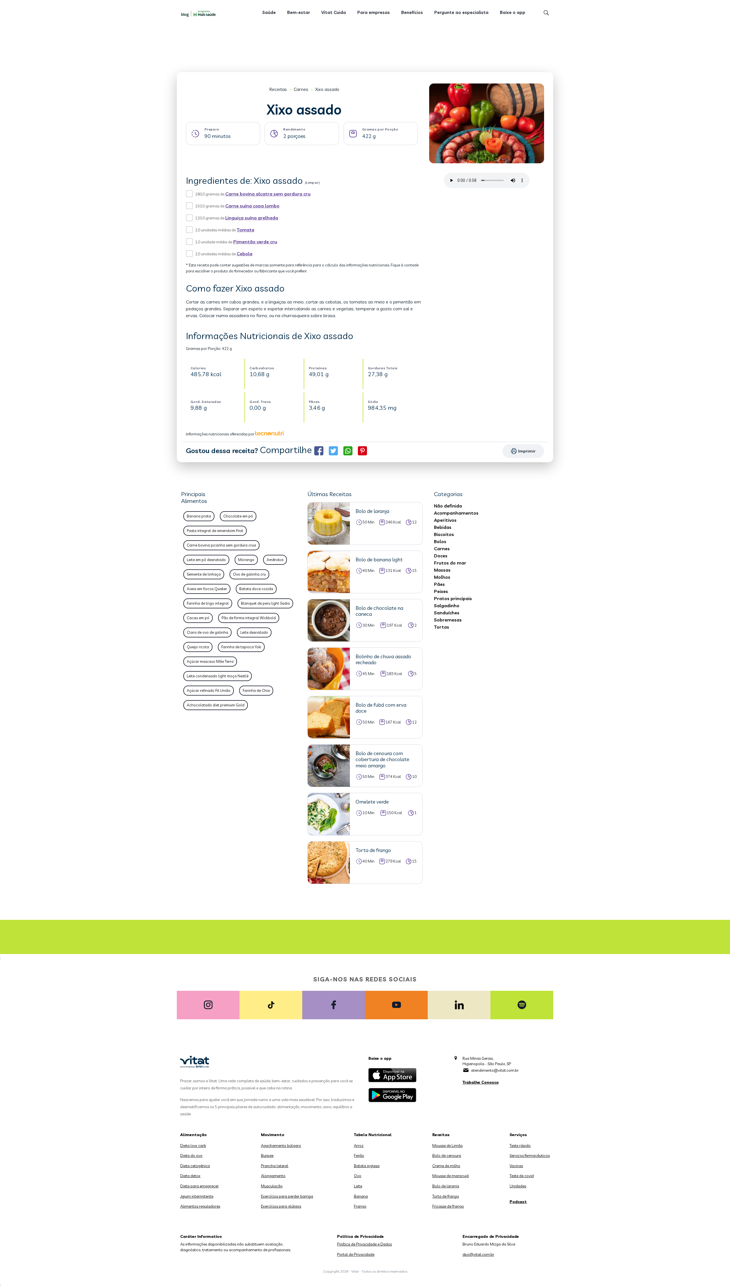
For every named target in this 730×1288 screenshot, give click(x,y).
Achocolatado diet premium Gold (215, 705)
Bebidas (442, 527)
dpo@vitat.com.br (478, 1254)
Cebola (244, 253)
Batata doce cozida (256, 588)
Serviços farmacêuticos (530, 1155)
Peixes (441, 591)
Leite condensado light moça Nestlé (217, 676)
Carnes (301, 89)
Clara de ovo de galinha (207, 632)
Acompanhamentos (456, 513)
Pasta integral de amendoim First (215, 530)
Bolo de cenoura (446, 1155)
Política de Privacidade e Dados (364, 1244)
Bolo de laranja (445, 1186)
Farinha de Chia (256, 690)
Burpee (267, 1155)
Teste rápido (520, 1145)
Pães (439, 584)
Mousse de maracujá (450, 1175)
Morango (246, 559)
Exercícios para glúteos (281, 1206)
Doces (440, 556)
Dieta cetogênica (195, 1165)
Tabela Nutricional (373, 1134)
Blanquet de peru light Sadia (265, 603)
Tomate (245, 230)
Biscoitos (444, 534)
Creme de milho (446, 1165)
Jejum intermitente (196, 1196)
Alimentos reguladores (200, 1206)
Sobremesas (448, 620)
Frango (360, 1206)
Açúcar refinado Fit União (208, 690)
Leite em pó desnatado (206, 559)
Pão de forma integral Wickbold (249, 618)
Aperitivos (445, 520)
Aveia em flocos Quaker (207, 588)
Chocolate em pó (238, 516)
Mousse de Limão (447, 1145)
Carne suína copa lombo (252, 206)
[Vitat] (199, 13)
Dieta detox (190, 1175)
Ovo (357, 1175)
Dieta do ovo (191, 1155)
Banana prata (199, 516)
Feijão (359, 1155)
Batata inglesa (367, 1165)
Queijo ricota (198, 647)
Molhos (442, 577)
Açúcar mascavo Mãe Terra (210, 661)
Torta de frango (445, 1196)
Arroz (359, 1145)
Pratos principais (453, 598)
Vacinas (516, 1165)
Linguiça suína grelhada (251, 218)
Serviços (518, 1134)
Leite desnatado (254, 632)
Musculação (272, 1186)
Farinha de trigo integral (208, 603)
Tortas (441, 627)
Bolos (440, 541)
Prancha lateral (274, 1165)
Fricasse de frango (448, 1206)
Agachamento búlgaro (281, 1145)
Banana (361, 1196)
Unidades (518, 1186)
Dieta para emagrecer (199, 1186)
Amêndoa (275, 559)
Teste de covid (522, 1175)
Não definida (448, 506)
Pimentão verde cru (255, 241)
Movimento (272, 1134)
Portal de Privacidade (355, 1254)
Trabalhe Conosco (481, 1082)
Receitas (278, 89)
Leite (358, 1186)
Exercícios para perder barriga (287, 1196)
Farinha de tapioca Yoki (241, 647)
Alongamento (273, 1175)
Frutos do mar (450, 563)
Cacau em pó (198, 618)
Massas (442, 570)
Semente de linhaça (204, 574)
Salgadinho (446, 605)
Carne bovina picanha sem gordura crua (221, 545)
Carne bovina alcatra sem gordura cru (268, 194)
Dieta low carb (193, 1145)
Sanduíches (446, 613)
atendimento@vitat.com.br (495, 1070)
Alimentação (193, 1134)
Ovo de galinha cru (249, 574)
